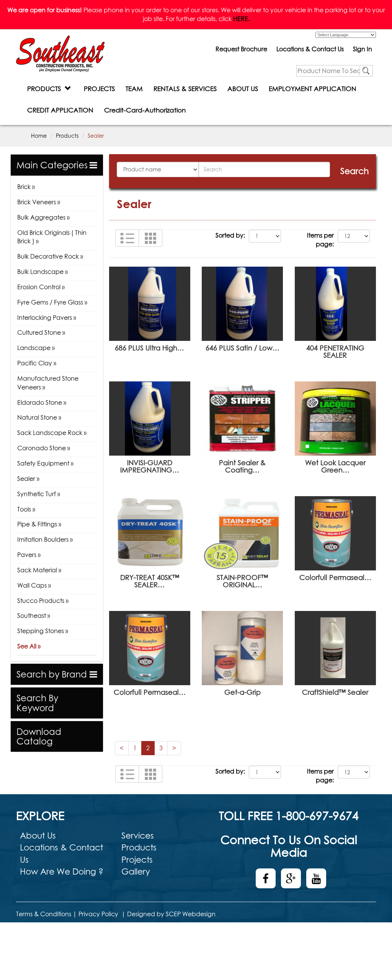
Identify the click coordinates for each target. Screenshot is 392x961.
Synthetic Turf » (38, 494)
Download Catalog (38, 736)
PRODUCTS (46, 89)
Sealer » (28, 478)
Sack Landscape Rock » (52, 433)
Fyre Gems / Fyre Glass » (52, 302)
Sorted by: (230, 235)
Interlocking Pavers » (46, 317)
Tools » (26, 509)
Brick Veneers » (38, 202)
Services (137, 835)
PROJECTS (99, 89)
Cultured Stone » (41, 332)
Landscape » (36, 348)
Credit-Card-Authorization (145, 110)
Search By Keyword (37, 703)
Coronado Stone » (43, 448)
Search (354, 171)
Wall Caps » (34, 585)
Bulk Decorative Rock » (50, 256)
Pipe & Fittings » (39, 524)
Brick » (26, 187)
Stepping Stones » (42, 631)
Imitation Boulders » (45, 539)
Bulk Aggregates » (43, 217)
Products (67, 135)
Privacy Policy (98, 914)
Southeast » (33, 615)
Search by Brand (51, 674)
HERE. (241, 19)
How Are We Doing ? (61, 871)
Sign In (362, 49)
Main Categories (52, 165)
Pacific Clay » (36, 363)
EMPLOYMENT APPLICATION (312, 89)
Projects (137, 860)
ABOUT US (242, 89)
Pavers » (29, 555)
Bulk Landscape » (42, 271)
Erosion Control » (41, 287)
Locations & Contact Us (310, 49)
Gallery (135, 871)
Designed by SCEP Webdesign (171, 914)
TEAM (134, 89)
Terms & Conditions (43, 914)
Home (39, 135)
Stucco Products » (43, 600)
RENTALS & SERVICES (185, 89)
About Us (38, 835)
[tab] (57, 165)
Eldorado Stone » (41, 402)
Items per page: (320, 239)
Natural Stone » (39, 417)
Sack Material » (39, 570)
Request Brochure (241, 49)
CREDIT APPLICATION (60, 110)
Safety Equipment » (45, 463)
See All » (29, 646)
